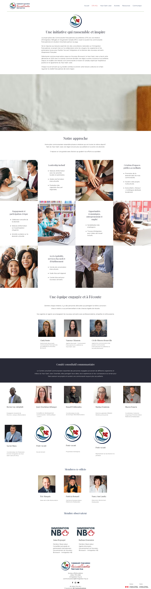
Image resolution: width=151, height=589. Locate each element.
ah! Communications (79, 588)
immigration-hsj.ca (75, 577)
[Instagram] (75, 583)
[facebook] (73, 583)
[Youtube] (78, 583)
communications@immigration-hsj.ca (75, 579)
